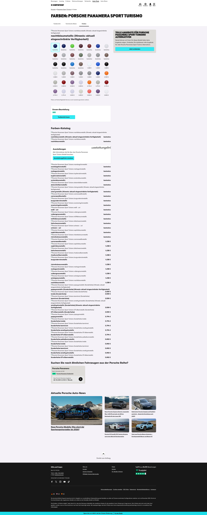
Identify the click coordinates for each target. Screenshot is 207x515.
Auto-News (104, 1)
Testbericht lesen (64, 117)
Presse (113, 466)
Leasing (61, 1)
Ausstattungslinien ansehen (63, 158)
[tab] (57, 23)
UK (59, 494)
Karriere (114, 469)
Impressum (153, 489)
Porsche (53, 9)
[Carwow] (57, 5)
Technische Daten (71, 24)
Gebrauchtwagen (77, 1)
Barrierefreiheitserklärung (143, 489)
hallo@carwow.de (59, 475)
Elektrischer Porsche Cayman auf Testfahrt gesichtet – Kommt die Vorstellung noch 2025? (143, 414)
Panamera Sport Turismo (64, 9)
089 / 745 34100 (59, 473)
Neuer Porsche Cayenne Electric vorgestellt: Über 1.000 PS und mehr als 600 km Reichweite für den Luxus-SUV (117, 414)
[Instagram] (60, 482)
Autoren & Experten (87, 471)
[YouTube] (65, 482)
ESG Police (126, 489)
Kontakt (85, 469)
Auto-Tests (96, 1)
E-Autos (68, 1)
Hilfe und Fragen (56, 467)
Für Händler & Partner (117, 471)
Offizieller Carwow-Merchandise (91, 474)
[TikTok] (69, 482)
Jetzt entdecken (134, 49)
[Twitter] (56, 482)
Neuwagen (54, 1)
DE (54, 494)
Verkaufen (88, 1)
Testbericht (57, 24)
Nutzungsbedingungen (106, 489)
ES (63, 494)
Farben (84, 24)
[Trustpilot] (146, 472)
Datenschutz (133, 489)
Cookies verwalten (117, 489)
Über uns (85, 466)
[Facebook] (52, 482)
